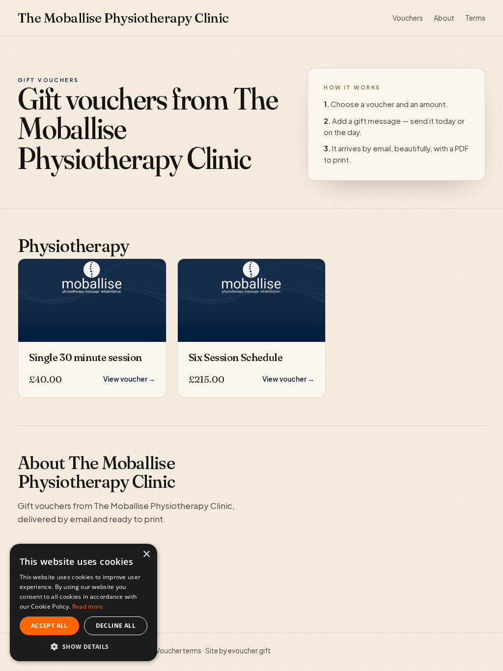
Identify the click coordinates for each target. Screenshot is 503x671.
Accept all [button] (49, 625)
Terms (475, 17)
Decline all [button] (116, 625)
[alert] (83, 602)
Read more (88, 606)
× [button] (146, 554)
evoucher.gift (249, 650)
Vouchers (407, 17)
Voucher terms (178, 650)
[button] (83, 646)
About (444, 17)
